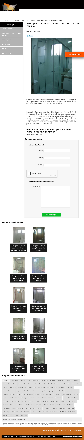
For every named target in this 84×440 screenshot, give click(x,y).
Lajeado (75, 394)
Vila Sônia (15, 415)
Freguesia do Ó (21, 391)
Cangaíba (67, 384)
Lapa (4, 398)
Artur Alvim (53, 380)
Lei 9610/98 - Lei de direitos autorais (50, 424)
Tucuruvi (54, 408)
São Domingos (60, 405)
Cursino (70, 387)
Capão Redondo (76, 384)
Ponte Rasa (44, 401)
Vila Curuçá (6, 412)
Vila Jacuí (34, 412)
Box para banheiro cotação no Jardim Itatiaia (38, 248)
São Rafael (28, 408)
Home (45, 430)
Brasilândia (6, 384)
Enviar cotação (51, 214)
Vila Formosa (15, 412)
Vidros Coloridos (6, 53)
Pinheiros (30, 401)
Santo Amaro (30, 405)
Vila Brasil (71, 408)
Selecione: (6, 380)
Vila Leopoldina (43, 412)
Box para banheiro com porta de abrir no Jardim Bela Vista (18, 248)
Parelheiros (58, 398)
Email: (41, 157)
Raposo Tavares (54, 401)
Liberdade (10, 398)
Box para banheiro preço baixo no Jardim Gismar (18, 278)
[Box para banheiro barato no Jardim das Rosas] (38, 324)
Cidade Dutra (32, 387)
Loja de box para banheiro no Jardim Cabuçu (18, 369)
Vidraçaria (4, 48)
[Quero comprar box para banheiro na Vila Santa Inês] (38, 294)
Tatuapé (39, 408)
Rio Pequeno (72, 401)
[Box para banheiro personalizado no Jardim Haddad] (38, 355)
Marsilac (31, 398)
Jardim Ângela (50, 394)
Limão (17, 398)
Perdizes (17, 401)
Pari (65, 398)
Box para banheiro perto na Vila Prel (18, 337)
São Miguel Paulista (17, 408)
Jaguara (5, 394)
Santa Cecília (13, 405)
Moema (38, 398)
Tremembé (47, 408)
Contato (63, 16)
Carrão (5, 387)
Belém (69, 380)
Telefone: (40, 165)
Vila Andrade (62, 408)
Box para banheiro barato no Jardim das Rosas (38, 338)
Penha (11, 401)
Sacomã (5, 405)
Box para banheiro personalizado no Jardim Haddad (38, 369)
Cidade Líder (41, 387)
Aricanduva (44, 380)
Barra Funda (61, 380)
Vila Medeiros (71, 412)
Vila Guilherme (25, 412)
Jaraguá (19, 394)
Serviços (48, 16)
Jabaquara (75, 391)
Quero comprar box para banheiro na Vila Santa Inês (38, 308)
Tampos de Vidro (6, 44)
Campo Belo (38, 384)
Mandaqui (24, 398)
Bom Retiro (76, 380)
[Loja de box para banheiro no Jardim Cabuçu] (18, 355)
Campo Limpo (58, 384)
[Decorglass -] (12, 7)
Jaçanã (58, 394)
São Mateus (6, 408)
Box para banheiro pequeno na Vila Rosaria (38, 278)
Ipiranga (51, 391)
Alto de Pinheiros (25, 380)
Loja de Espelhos (6, 40)
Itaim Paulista (60, 391)
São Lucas (70, 405)
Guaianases (36, 391)
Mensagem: (37, 186)
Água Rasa (23, 415)
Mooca (44, 398)
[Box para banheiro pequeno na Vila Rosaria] (38, 264)
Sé (34, 408)
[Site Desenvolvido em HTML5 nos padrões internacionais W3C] (67, 436)
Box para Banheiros (7, 29)
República (64, 401)
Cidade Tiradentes (52, 387)
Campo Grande (48, 384)
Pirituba (37, 401)
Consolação (62, 387)
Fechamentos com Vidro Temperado (11, 34)
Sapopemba (39, 405)
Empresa (19, 16)
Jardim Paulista (28, 394)
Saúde (46, 405)
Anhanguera (35, 380)
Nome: (41, 150)
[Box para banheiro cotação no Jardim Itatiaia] (38, 234)
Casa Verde (12, 387)
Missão (34, 16)
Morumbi (50, 398)
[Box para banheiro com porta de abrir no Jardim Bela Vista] (18, 234)
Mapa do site (77, 430)
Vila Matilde (62, 412)
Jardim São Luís (39, 394)
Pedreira (5, 401)
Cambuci (30, 384)
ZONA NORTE (15, 380)
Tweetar (30, 36)
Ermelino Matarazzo (9, 391)
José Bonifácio (67, 394)
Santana (21, 405)
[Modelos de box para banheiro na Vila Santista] (18, 294)
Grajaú (29, 391)
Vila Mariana (53, 412)
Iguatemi (44, 391)
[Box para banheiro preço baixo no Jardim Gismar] (18, 264)
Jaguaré (12, 394)
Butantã (14, 384)
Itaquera (68, 391)
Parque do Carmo (73, 398)
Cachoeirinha (22, 384)
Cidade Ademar (22, 387)
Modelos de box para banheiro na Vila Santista (18, 308)
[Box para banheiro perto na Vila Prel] (18, 324)
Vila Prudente (7, 415)
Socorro (52, 405)
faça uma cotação (75, 54)
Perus (24, 401)
